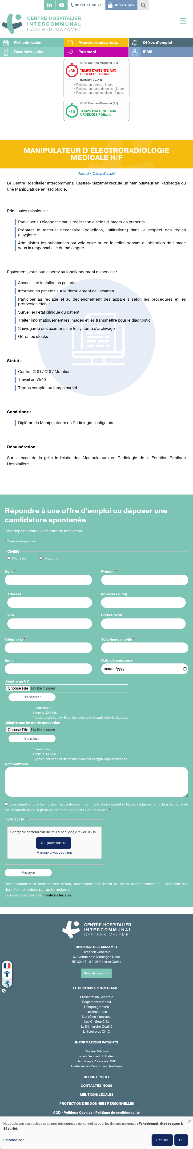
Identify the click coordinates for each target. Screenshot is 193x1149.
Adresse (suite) (114, 594)
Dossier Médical (97, 1051)
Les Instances (96, 1012)
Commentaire (16, 764)
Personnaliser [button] (13, 1140)
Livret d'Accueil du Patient (97, 1056)
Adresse (14, 594)
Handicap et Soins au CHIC (96, 1061)
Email (9, 660)
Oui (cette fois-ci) (54, 843)
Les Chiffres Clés (96, 1021)
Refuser (162, 1140)
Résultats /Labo (29, 51)
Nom (9, 571)
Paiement (87, 51)
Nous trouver (94, 973)
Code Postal (111, 615)
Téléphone (14, 639)
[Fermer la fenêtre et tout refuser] (189, 1122)
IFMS (148, 51)
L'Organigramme (96, 1007)
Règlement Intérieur (96, 1002)
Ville (10, 615)
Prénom (108, 571)
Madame (51, 558)
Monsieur (20, 558)
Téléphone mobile (116, 639)
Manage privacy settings (54, 852)
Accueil (83, 173)
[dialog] (96, 1134)
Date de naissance (117, 660)
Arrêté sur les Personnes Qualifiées (96, 1066)
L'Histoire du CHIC (96, 1031)
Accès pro (124, 5)
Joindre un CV (17, 681)
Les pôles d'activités (96, 1016)
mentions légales (57, 895)
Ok (181, 1140)
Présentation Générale (96, 997)
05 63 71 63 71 (88, 5)
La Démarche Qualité (96, 1026)
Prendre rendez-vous (98, 42)
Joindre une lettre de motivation (32, 722)
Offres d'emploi (157, 42)
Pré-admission (27, 42)
